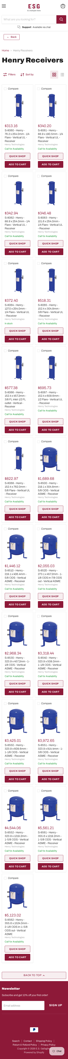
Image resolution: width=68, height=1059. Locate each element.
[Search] (61, 19)
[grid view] (54, 75)
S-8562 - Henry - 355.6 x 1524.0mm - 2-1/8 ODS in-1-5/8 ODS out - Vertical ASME (17, 927)
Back (12, 37)
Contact (28, 1041)
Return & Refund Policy (25, 1045)
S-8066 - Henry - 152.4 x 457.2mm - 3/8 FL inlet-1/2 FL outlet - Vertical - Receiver (15, 399)
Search (16, 1041)
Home (5, 50)
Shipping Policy (44, 1041)
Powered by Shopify (34, 1052)
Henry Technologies (14, 144)
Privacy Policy (48, 1045)
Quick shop (17, 156)
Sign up (55, 1005)
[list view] (62, 75)
